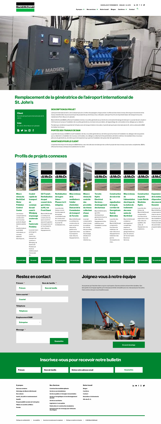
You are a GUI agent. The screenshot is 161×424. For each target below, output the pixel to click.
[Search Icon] (137, 9)
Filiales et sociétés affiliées (24, 404)
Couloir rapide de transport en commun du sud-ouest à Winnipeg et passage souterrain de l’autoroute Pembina (33, 210)
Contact (132, 9)
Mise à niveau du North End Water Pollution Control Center (20, 202)
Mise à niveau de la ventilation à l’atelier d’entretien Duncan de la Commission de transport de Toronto (74, 205)
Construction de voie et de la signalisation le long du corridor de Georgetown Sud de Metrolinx (115, 205)
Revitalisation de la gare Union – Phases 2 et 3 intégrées (61, 199)
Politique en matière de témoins (74, 420)
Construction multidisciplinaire (59, 388)
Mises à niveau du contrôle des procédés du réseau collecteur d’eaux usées (87, 205)
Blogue (113, 9)
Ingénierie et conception (57, 403)
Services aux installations (58, 391)
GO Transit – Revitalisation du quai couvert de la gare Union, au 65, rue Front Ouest (46, 202)
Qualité (18, 399)
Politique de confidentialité (23, 420)
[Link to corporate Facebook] (139, 5)
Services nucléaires (56, 400)
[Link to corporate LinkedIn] (134, 5)
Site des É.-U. (87, 399)
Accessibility (36, 420)
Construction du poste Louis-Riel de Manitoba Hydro (143, 199)
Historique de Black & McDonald (26, 391)
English (122, 5)
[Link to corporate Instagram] (141, 5)
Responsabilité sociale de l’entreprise (27, 402)
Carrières (121, 9)
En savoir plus (21, 260)
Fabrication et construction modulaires (62, 406)
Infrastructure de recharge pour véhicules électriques (63, 409)
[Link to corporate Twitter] (144, 5)
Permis (18, 407)
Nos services (91, 9)
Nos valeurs (20, 394)
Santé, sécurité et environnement (26, 396)
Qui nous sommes (21, 388)
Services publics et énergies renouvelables (63, 394)
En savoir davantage (128, 345)
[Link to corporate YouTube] (137, 5)
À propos (79, 9)
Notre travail (104, 9)
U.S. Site (128, 5)
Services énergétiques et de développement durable (63, 397)
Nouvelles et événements (109, 5)
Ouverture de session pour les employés (53, 420)
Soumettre (59, 341)
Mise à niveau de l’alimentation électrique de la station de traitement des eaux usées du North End (129, 205)
